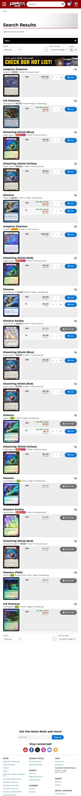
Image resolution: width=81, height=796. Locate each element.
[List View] (71, 49)
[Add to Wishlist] (75, 69)
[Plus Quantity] (60, 77)
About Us (58, 782)
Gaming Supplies (9, 795)
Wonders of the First (10, 782)
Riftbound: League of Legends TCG (14, 775)
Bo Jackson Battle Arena (12, 779)
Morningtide (8, 104)
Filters (7, 41)
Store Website (60, 794)
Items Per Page (54, 46)
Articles (32, 789)
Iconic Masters (8, 292)
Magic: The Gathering (11, 761)
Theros (5, 198)
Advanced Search (35, 761)
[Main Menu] (4, 4)
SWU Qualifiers (34, 780)
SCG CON (32, 773)
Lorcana (6, 768)
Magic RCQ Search (36, 777)
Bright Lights (8, 135)
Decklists (32, 792)
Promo (5, 575)
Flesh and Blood (9, 765)
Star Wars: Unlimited (10, 785)
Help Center (59, 761)
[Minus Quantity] (52, 77)
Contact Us (59, 765)
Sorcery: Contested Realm (12, 792)
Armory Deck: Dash (10, 544)
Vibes (5, 771)
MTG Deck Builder (35, 765)
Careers (58, 785)
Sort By (5, 46)
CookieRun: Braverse (10, 788)
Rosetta (6, 72)
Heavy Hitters (8, 324)
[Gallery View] (76, 49)
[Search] (62, 4)
